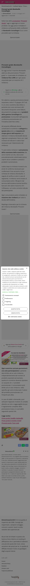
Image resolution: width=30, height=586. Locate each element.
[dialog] (15, 293)
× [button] (26, 268)
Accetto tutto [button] (15, 309)
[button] (15, 292)
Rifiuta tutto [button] (15, 313)
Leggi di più (9, 289)
